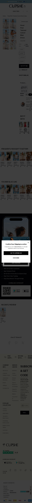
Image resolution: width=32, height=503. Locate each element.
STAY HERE (16, 258)
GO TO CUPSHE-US (16, 253)
